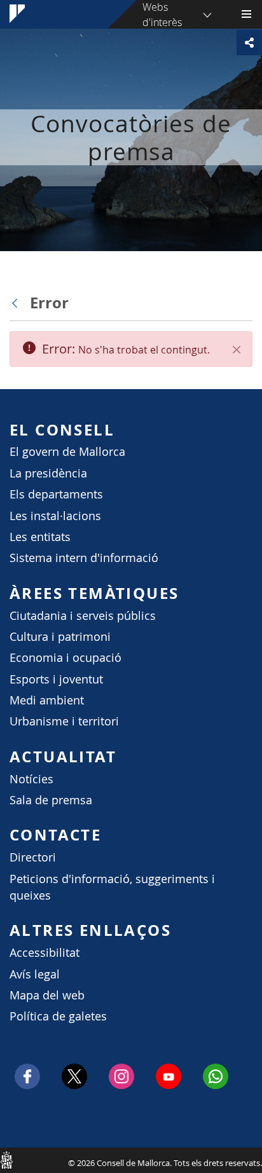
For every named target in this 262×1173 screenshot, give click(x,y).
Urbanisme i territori (64, 721)
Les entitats (40, 537)
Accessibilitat (44, 952)
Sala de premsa (51, 800)
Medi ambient (47, 700)
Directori (33, 857)
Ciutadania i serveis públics (83, 615)
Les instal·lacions (55, 516)
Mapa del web (47, 995)
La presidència (48, 473)
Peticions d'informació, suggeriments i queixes (112, 887)
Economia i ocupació (65, 657)
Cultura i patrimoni (60, 636)
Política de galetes (58, 1016)
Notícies (31, 779)
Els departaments (56, 494)
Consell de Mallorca (6, 1160)
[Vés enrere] (18, 303)
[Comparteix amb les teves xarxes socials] (249, 42)
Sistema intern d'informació (84, 558)
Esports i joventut (56, 679)
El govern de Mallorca (67, 451)
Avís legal (35, 974)
